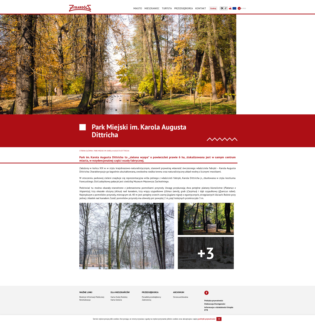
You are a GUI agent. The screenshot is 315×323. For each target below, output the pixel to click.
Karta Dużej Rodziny (119, 297)
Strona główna (86, 151)
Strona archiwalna (180, 297)
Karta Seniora (116, 300)
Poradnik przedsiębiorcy (151, 297)
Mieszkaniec (151, 8)
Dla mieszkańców (120, 292)
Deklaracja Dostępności (214, 304)
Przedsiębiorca (150, 292)
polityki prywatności (206, 319)
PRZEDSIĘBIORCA (183, 8)
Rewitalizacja (84, 300)
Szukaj (213, 8)
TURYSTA (167, 8)
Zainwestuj (146, 300)
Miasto (137, 8)
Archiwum (178, 292)
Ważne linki (85, 292)
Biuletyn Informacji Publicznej (91, 297)
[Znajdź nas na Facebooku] (206, 293)
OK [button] (219, 319)
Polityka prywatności (213, 300)
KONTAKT (200, 8)
